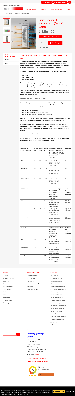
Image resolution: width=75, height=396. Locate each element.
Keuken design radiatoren (57, 308)
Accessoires (53, 322)
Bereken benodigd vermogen (11, 284)
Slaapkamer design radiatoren (58, 303)
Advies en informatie (8, 278)
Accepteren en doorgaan (59, 391)
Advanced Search (7, 300)
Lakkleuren (6, 281)
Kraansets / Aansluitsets (57, 319)
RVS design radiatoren (56, 281)
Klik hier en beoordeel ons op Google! (36, 358)
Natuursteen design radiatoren (58, 286)
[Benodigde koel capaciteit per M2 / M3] (6, 30)
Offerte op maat (31, 278)
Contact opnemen (8, 303)
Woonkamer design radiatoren (58, 300)
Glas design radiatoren (56, 284)
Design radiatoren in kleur (57, 297)
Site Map (5, 292)
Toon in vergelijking (43, 47)
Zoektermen (6, 297)
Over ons (5, 275)
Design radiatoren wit (56, 294)
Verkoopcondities (8, 286)
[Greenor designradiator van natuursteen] (6, 39)
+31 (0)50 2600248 (35, 344)
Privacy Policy (7, 289)
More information (70, 391)
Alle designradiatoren (56, 278)
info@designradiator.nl (37, 347)
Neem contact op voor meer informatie (50, 36)
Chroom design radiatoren (57, 292)
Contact (68, 9)
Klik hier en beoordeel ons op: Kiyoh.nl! (37, 361)
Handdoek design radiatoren (58, 314)
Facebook (37, 354)
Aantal (41, 43)
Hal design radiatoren (56, 311)
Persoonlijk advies (32, 275)
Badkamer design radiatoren (58, 305)
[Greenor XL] (6, 21)
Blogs (4, 294)
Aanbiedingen (54, 275)
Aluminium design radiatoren (58, 289)
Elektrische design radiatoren (58, 316)
